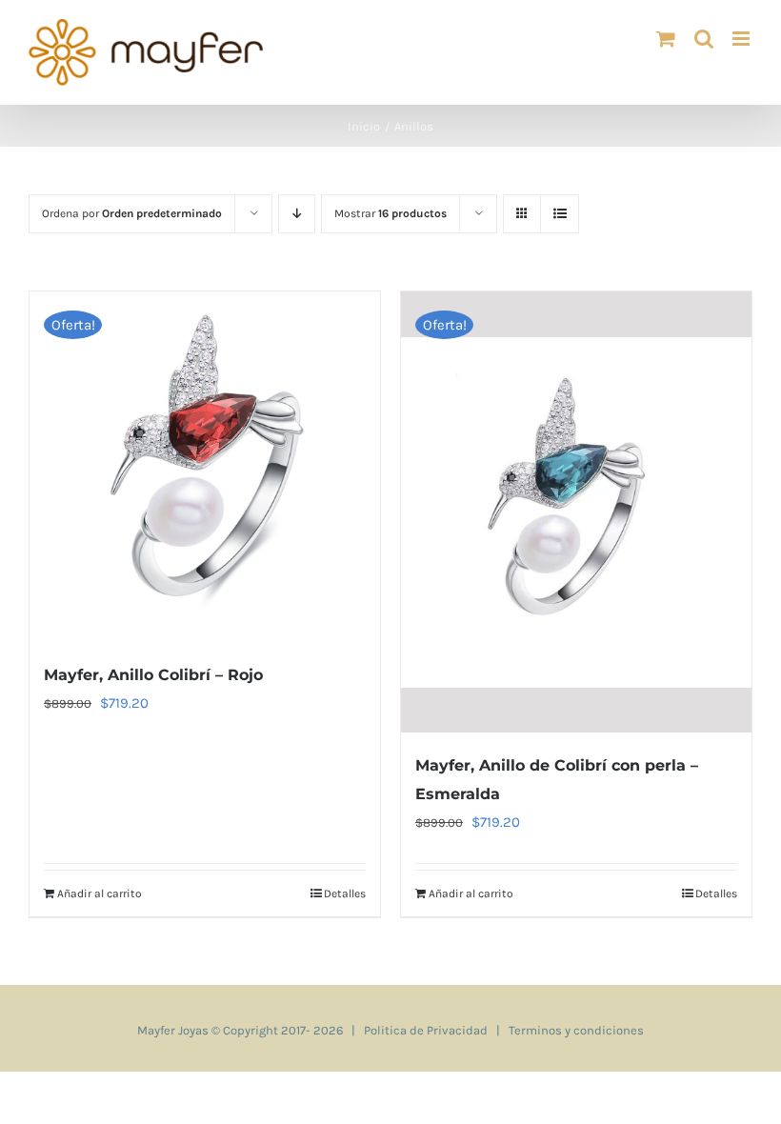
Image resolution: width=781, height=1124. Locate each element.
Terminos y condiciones (576, 1030)
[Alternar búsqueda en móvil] (703, 39)
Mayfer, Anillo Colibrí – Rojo (153, 675)
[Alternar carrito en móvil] (665, 39)
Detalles (345, 893)
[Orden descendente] (296, 213)
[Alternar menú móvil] (742, 39)
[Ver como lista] (559, 213)
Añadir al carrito (99, 893)
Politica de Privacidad (426, 1030)
